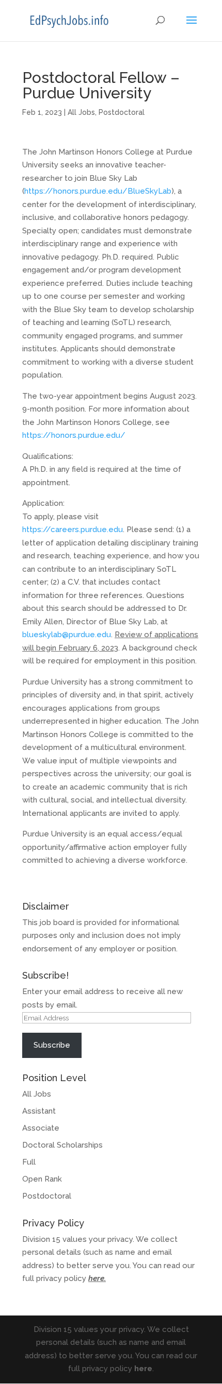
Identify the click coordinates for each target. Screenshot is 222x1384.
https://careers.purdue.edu (72, 529)
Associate (40, 1128)
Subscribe (52, 1045)
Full (29, 1162)
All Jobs (81, 112)
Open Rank (42, 1179)
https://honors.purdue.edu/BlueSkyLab (97, 191)
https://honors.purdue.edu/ (73, 435)
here (96, 1278)
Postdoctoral (122, 112)
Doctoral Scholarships (62, 1145)
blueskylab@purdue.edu (66, 634)
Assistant (39, 1111)
